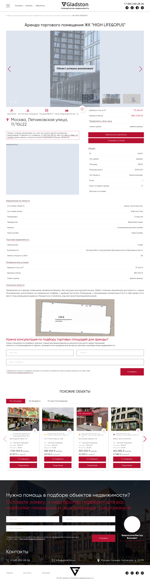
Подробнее (23, 465)
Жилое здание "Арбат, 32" (18, 439)
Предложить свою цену (100, 121)
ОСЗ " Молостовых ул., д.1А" (53, 439)
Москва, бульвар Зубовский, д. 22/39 (122, 560)
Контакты (17, 551)
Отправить (132, 372)
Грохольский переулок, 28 (88, 439)
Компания (46, 573)
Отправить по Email (116, 141)
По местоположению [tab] (58, 401)
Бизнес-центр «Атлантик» (122, 439)
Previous (9, 69)
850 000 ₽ (137, 116)
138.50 (140, 164)
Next (140, 69)
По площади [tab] (16, 401)
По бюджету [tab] (35, 401)
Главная (9, 573)
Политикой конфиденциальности (20, 373)
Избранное (40, 6)
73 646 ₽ (138, 110)
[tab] (13, 102)
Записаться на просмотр (116, 135)
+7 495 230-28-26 (134, 3)
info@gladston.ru (65, 560)
